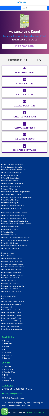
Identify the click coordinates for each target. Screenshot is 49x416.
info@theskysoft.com (13, 393)
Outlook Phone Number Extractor (13, 267)
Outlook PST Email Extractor (12, 291)
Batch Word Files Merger (11, 200)
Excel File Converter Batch (11, 326)
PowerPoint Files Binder (11, 226)
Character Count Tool (10, 235)
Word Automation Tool (10, 175)
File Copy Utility (8, 307)
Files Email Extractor (9, 280)
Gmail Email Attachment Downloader (15, 246)
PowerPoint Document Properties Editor (15, 221)
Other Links (9, 380)
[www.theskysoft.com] (24, 2)
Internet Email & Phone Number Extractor (16, 237)
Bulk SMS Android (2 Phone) (12, 318)
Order (6, 346)
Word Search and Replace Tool (13, 164)
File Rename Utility (9, 296)
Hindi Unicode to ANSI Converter (13, 302)
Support (7, 352)
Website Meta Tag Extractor (12, 272)
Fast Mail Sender (8, 253)
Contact (7, 358)
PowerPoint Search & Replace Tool (14, 170)
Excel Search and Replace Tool (13, 167)
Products (8, 343)
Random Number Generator (12, 269)
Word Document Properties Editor (13, 205)
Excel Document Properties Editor (13, 215)
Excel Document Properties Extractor (15, 218)
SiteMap (7, 377)
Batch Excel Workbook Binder (12, 208)
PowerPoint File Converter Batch (13, 183)
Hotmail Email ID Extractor (11, 278)
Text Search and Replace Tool (12, 172)
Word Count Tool (8, 232)
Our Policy (8, 369)
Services (7, 366)
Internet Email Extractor (10, 283)
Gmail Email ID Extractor (11, 243)
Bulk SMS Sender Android (11, 310)
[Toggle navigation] (4, 8)
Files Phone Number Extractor (12, 258)
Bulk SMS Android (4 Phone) (12, 315)
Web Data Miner (8, 256)
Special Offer (9, 372)
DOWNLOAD (26, 46)
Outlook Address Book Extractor (13, 264)
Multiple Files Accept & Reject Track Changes (17, 197)
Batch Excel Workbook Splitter (12, 329)
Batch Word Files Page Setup (12, 194)
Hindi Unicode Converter (11, 299)
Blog (6, 349)
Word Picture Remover (10, 181)
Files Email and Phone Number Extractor (16, 240)
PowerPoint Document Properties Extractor (17, 224)
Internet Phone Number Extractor (13, 261)
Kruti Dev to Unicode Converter (13, 275)
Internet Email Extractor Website (13, 286)
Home (6, 340)
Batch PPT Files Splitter (10, 229)
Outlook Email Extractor (10, 289)
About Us (8, 355)
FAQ (6, 375)
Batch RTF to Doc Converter (12, 186)
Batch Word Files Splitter (11, 203)
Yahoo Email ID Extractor (11, 248)
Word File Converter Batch (11, 178)
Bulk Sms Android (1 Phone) (12, 321)
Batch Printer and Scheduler (12, 304)
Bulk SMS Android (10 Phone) (12, 313)
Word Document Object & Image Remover (16, 192)
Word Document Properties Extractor (15, 213)
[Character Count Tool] (24, 21)
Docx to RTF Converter (10, 189)
